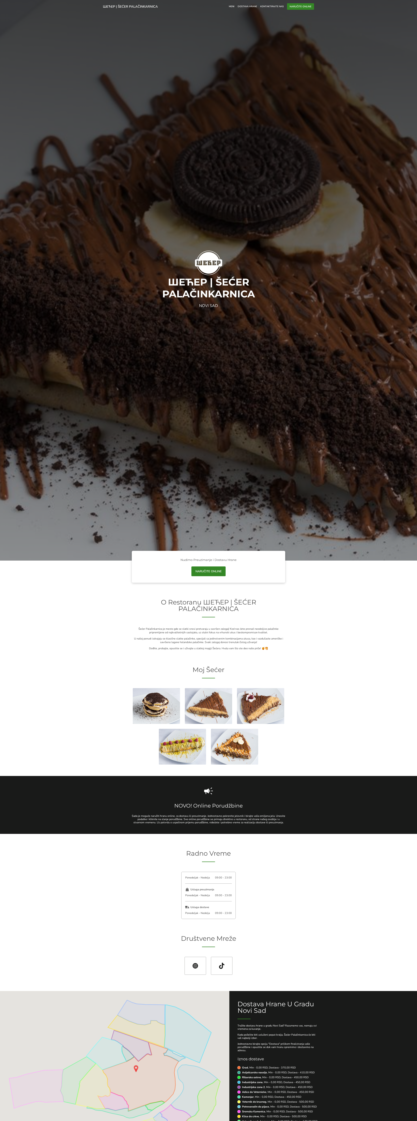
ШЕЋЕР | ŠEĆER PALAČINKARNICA (130, 6)
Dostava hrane (247, 6)
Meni (231, 6)
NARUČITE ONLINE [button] (300, 6)
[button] (156, 723)
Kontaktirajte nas (272, 6)
